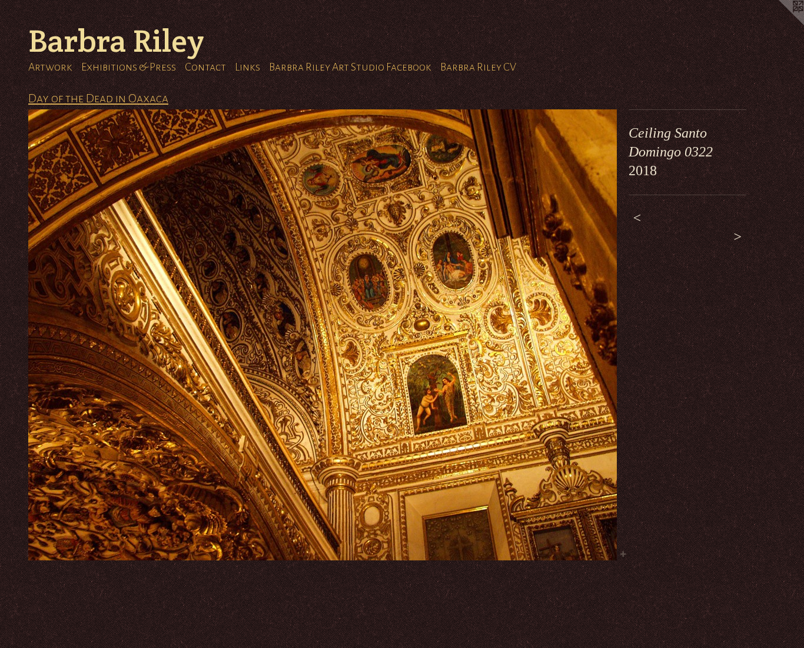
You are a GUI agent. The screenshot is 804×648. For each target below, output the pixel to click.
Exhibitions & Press (128, 67)
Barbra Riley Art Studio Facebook (350, 67)
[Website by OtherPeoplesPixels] (780, 23)
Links (247, 67)
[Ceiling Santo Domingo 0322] (322, 334)
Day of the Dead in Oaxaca (98, 98)
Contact (205, 67)
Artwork (50, 67)
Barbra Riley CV (478, 67)
